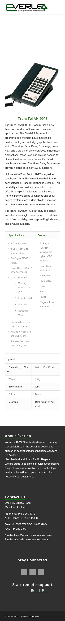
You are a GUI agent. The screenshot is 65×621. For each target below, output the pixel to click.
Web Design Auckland (30, 616)
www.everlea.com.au (37, 539)
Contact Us (15, 496)
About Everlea (18, 435)
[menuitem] (55, 7)
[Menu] (55, 7)
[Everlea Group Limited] (27, 7)
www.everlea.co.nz (41, 535)
